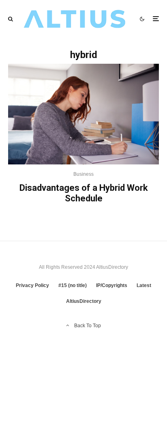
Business (83, 174)
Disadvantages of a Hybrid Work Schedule (83, 193)
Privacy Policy (32, 285)
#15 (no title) (72, 285)
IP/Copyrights (111, 285)
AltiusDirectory (83, 301)
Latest (144, 285)
